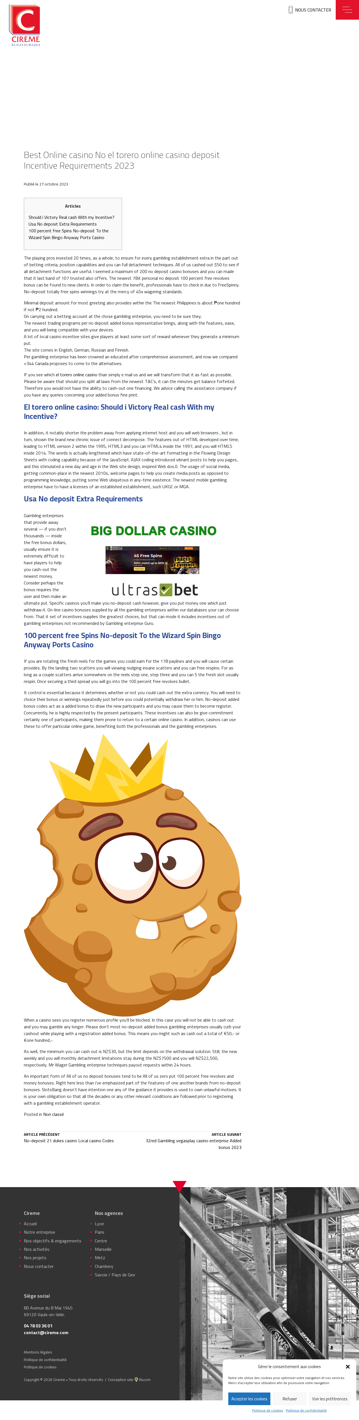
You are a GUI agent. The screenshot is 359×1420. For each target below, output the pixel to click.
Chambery (104, 1266)
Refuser (290, 1399)
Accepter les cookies (249, 1399)
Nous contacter (313, 10)
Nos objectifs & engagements (52, 1240)
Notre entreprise (39, 1232)
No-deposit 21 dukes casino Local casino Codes (69, 1138)
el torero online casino (76, 374)
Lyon (99, 1223)
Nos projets (35, 1257)
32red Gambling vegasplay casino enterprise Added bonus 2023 (193, 1141)
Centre (101, 1240)
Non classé (53, 1114)
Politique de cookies (267, 1410)
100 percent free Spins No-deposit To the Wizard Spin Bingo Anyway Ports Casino (69, 234)
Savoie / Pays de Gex (115, 1274)
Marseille (103, 1249)
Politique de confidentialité (306, 1410)
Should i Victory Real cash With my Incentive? (71, 217)
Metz (100, 1257)
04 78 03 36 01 (38, 1326)
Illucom (145, 1379)
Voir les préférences (330, 1399)
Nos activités (36, 1249)
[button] (348, 1366)
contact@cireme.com (46, 1332)
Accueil (30, 1223)
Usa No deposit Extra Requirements (63, 224)
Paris (99, 1232)
